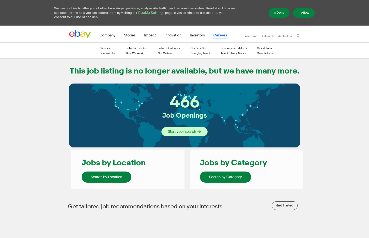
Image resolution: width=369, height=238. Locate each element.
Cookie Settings (151, 13)
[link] (106, 177)
